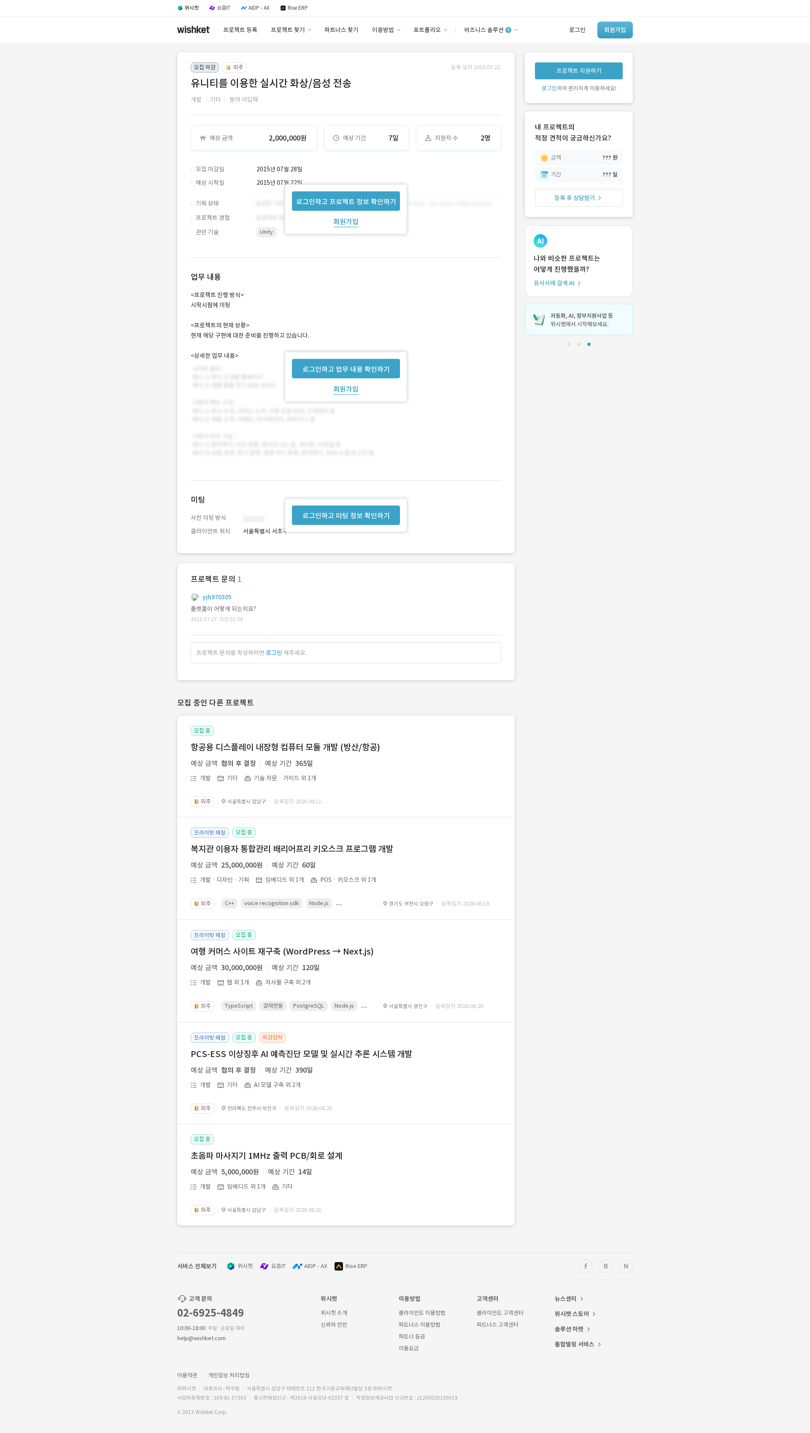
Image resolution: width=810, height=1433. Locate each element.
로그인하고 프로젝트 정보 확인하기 (346, 201)
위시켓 (245, 1266)
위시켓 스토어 (572, 1314)
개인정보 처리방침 (229, 1375)
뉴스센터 (566, 1299)
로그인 (274, 653)
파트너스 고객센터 (497, 1324)
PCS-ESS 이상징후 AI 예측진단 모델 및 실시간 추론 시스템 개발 (301, 1054)
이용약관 (187, 1375)
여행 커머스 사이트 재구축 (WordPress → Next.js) (282, 951)
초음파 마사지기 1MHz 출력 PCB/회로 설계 (266, 1155)
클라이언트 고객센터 (500, 1313)
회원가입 (346, 221)
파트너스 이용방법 (419, 1324)
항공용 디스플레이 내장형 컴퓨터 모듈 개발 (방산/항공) (285, 747)
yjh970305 (217, 597)
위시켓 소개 (334, 1313)
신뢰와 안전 (334, 1324)
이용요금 (409, 1348)
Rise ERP (356, 1266)
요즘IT (278, 1266)
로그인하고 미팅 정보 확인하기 (346, 515)
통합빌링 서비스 (574, 1344)
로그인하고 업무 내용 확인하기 (346, 369)
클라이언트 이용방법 (422, 1313)
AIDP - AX (315, 1266)
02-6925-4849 (210, 1312)
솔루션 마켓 (569, 1329)
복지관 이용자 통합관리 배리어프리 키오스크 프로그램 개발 (292, 849)
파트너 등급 (412, 1336)
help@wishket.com (201, 1338)
